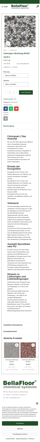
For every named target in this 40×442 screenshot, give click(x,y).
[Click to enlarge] (8, 43)
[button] (37, 403)
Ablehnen (20, 429)
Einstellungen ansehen (20, 434)
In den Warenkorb (26, 92)
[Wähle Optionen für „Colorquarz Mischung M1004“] (16, 345)
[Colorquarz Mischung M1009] (28, 350)
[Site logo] (20, 6)
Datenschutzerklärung (21, 438)
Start (5, 50)
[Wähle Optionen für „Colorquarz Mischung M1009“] (33, 345)
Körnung (6, 72)
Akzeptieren (20, 423)
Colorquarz (13, 50)
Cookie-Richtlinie (10, 438)
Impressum (31, 438)
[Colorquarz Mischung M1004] (11, 350)
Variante (6, 80)
